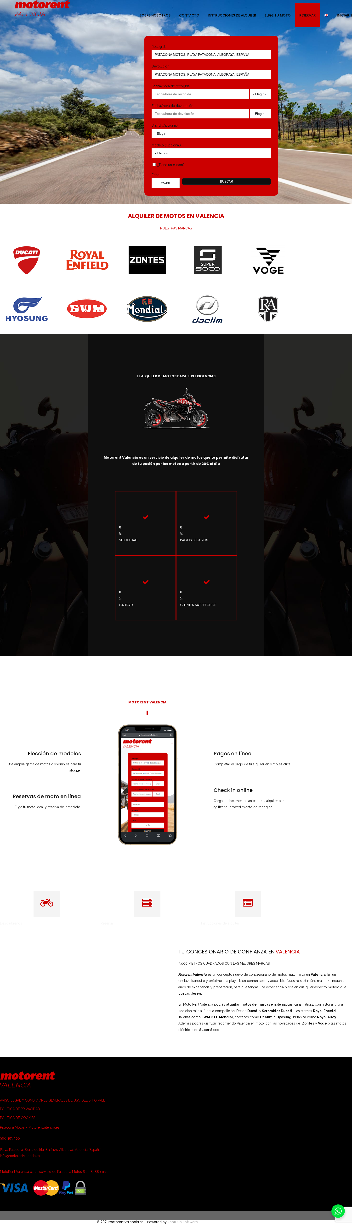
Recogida (159, 47)
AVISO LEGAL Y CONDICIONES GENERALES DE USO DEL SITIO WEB (52, 1100)
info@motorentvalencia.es (20, 1156)
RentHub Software (183, 1221)
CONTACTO (189, 15)
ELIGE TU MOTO (278, 15)
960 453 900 (10, 1139)
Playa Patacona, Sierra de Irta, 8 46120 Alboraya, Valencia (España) (51, 1150)
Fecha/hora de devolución (172, 106)
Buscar (226, 181)
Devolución (160, 66)
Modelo (158, 145)
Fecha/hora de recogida (171, 86)
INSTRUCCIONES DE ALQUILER (232, 15)
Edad (155, 175)
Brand (156, 125)
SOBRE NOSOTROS (155, 15)
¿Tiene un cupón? (170, 165)
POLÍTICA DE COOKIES (17, 1118)
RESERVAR (307, 15)
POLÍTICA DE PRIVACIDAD (20, 1109)
